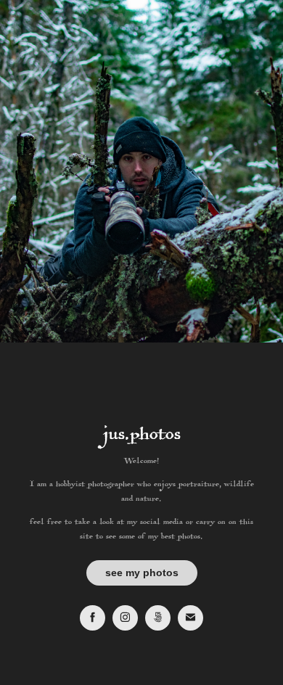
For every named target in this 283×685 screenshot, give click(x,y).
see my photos (142, 572)
